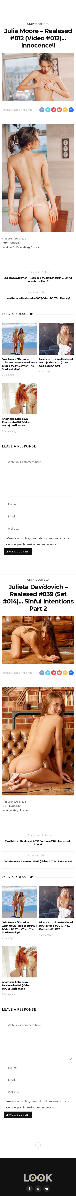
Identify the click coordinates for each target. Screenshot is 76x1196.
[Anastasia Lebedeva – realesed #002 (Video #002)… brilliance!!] (19, 398)
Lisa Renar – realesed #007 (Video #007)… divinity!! (38, 298)
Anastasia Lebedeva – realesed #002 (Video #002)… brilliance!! (16, 422)
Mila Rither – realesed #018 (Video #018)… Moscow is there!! (38, 842)
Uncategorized (38, 24)
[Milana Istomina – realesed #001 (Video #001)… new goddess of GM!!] (56, 338)
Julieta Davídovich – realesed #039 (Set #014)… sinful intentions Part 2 (38, 279)
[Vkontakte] (46, 1188)
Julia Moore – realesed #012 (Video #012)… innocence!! (38, 861)
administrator (10, 109)
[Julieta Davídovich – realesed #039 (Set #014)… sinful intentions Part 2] (38, 640)
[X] (38, 1188)
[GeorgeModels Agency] (38, 1177)
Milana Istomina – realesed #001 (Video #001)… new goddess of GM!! (56, 362)
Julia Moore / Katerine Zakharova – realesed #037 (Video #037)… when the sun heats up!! (19, 364)
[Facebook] (29, 1188)
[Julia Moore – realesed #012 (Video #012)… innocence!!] (38, 77)
